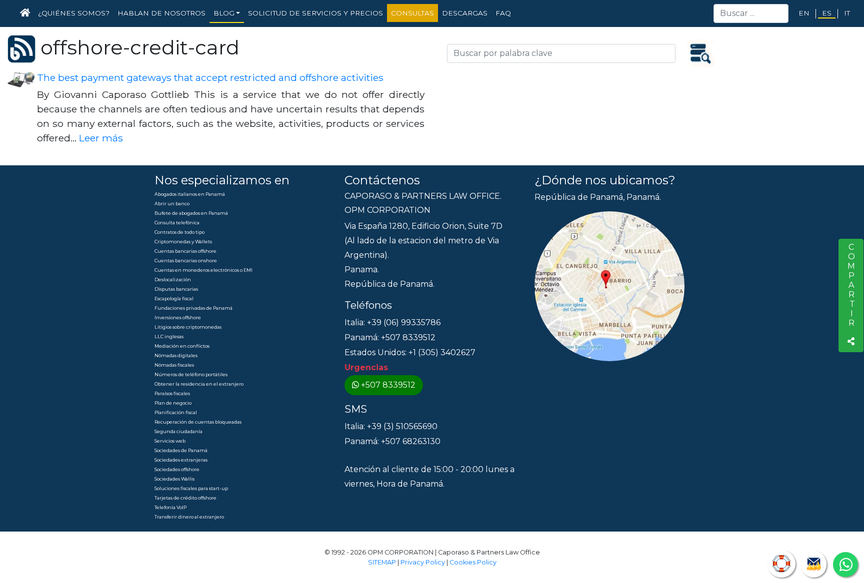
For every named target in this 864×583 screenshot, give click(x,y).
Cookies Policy (473, 562)
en (804, 13)
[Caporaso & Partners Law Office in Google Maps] (609, 286)
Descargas (465, 13)
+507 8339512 (388, 385)
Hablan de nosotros (162, 13)
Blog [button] (224, 13)
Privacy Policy (422, 562)
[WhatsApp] (845, 564)
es (827, 13)
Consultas (412, 13)
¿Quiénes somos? (74, 13)
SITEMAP (382, 562)
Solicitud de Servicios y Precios (315, 13)
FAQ (503, 13)
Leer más (101, 138)
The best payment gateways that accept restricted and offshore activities (210, 77)
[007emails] (813, 564)
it (847, 13)
